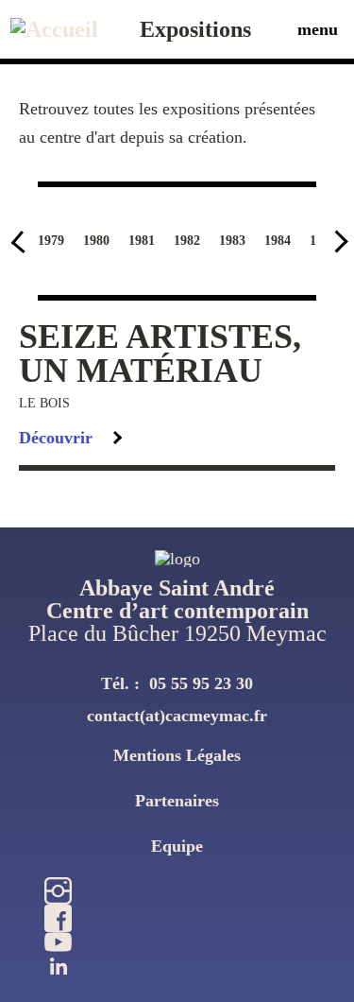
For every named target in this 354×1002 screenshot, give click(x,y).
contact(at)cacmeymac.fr (177, 715)
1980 (96, 240)
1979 (51, 240)
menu (317, 29)
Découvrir (56, 437)
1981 (141, 240)
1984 (277, 240)
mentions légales (177, 755)
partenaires (177, 800)
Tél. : (177, 683)
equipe (177, 846)
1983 (232, 240)
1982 (187, 240)
